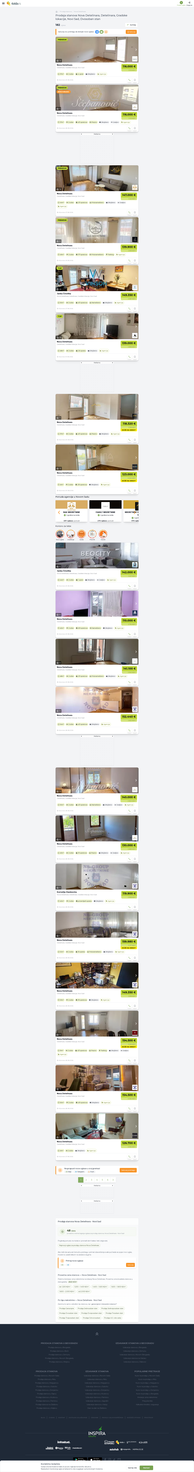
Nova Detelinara (80, 11)
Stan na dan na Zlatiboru (97, 1408)
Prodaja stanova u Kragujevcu (46, 1383)
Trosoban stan (114, 1313)
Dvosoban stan (68, 1313)
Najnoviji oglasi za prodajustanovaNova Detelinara (79, 1245)
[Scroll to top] (97, 1334)
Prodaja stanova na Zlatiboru (47, 1405)
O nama (52, 1417)
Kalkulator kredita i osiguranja (147, 1405)
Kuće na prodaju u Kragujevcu (147, 1383)
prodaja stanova (66, 11)
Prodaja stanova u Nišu (47, 1379)
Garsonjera (66, 1308)
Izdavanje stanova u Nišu (97, 1379)
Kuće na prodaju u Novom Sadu (147, 1376)
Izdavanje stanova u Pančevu (97, 1397)
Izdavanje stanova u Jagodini (97, 1401)
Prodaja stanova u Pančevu (46, 1401)
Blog (43, 1417)
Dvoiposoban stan (91, 1313)
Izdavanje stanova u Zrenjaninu (97, 1390)
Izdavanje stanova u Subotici (97, 1387)
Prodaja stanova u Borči (59, 1351)
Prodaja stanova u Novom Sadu (46, 1376)
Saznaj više (132, 1468)
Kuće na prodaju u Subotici (147, 1387)
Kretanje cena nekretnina (147, 1397)
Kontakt (61, 1417)
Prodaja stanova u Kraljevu (46, 1408)
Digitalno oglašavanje (78, 1417)
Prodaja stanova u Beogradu (59, 1347)
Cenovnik (94, 1417)
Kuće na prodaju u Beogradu (147, 1394)
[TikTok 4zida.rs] (114, 1459)
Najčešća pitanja (134, 1417)
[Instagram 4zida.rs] (109, 1459)
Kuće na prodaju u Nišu (147, 1379)
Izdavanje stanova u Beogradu (135, 1347)
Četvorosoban (91, 1318)
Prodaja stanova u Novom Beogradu (59, 1358)
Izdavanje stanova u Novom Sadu (97, 1376)
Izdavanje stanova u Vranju (97, 1405)
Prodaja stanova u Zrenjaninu (46, 1390)
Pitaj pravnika (147, 1401)
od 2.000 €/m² (84, 1291)
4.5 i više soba (112, 1318)
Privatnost (148, 1417)
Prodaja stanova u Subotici (46, 1387)
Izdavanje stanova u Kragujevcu (97, 1383)
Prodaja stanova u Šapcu (46, 1394)
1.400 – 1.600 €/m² (100, 1287)
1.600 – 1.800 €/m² (118, 1287)
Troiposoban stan (69, 1318)
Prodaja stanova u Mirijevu (59, 1362)
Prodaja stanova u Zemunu (59, 1355)
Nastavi (146, 1468)
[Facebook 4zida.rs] (105, 1459)
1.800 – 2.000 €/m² (66, 1291)
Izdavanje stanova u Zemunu (134, 1351)
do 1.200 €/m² (64, 1287)
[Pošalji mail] (119, 1459)
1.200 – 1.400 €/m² (81, 1287)
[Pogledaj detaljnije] (97, 50)
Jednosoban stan (87, 1308)
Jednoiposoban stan (112, 1308)
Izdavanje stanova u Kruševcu (97, 1394)
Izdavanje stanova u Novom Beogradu (135, 1355)
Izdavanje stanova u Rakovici (134, 1362)
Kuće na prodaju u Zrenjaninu (147, 1390)
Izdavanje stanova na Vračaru (134, 1358)
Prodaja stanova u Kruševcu (47, 1397)
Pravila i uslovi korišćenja (112, 1417)
